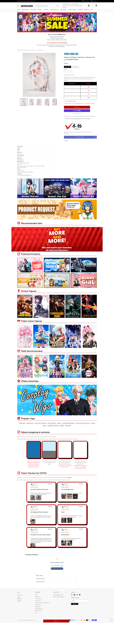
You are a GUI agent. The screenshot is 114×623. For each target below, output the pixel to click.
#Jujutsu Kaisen (30, 423)
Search (36, 594)
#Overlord (93, 423)
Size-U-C (72, 53)
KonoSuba (64, 7)
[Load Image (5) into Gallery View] (54, 102)
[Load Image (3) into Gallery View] (39, 102)
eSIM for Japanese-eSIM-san (58, 596)
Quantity (65, 69)
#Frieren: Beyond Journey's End (82, 423)
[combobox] (47, 6)
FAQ (36, 612)
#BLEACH (62, 425)
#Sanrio (44, 425)
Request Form (37, 596)
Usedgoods (19, 600)
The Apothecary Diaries (78, 5)
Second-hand (75, 67)
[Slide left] (18, 102)
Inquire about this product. (70, 101)
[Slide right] (59, 102)
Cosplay (18, 596)
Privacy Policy (38, 600)
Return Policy (37, 606)
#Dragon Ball (68, 425)
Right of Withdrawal (39, 608)
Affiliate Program (38, 610)
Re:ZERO (71, 5)
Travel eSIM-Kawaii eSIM (58, 594)
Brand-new (67, 67)
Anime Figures (20, 594)
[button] (18, 6)
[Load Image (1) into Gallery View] (23, 102)
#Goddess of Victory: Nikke (53, 425)
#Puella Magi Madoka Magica (69, 423)
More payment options (77, 113)
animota (21, 620)
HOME (18, 50)
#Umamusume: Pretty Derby (40, 423)
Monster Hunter (65, 5)
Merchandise (19, 598)
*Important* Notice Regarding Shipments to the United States (77, 118)
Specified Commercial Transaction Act (42, 602)
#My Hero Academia (52, 423)
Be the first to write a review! (57, 568)
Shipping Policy (38, 604)
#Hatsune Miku (22, 423)
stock (77, 53)
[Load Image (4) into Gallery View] (46, 102)
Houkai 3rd (67, 53)
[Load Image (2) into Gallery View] (31, 102)
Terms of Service (38, 598)
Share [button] (66, 140)
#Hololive (59, 423)
